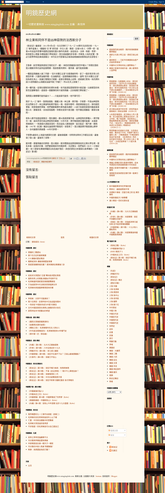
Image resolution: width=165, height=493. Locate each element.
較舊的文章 (94, 237)
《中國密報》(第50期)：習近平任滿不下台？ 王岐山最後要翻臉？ (54, 354)
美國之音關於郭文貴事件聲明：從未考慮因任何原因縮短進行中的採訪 (123, 163)
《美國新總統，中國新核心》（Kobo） (43, 400)
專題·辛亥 (113, 366)
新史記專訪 (113, 378)
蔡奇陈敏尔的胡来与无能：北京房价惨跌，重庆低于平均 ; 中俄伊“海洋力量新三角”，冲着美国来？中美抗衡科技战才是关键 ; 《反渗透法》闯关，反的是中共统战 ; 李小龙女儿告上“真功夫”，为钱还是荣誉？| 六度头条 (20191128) (124, 137)
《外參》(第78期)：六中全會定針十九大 (44, 348)
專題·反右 (113, 360)
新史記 (114, 447)
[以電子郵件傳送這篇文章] (75, 158)
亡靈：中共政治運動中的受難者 (40, 420)
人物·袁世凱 (114, 298)
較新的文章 (30, 237)
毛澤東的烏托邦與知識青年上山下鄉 (42, 417)
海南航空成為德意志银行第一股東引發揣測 (123, 174)
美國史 (112, 347)
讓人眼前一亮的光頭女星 (119, 200)
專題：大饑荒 (114, 350)
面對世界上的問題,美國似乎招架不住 (42, 278)
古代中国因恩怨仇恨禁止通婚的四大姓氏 (44, 307)
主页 (30, 465)
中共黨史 (113, 307)
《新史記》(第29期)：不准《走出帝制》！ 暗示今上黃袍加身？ (53, 371)
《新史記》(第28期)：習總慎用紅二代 (43, 374)
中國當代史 (113, 323)
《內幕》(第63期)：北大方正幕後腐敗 (43, 344)
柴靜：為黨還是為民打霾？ (39, 449)
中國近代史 (113, 317)
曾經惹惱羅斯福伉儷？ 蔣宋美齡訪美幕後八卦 (46, 264)
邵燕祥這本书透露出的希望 (39, 310)
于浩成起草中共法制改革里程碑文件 (42, 284)
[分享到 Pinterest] (85, 158)
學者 (111, 381)
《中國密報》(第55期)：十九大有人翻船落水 (123, 228)
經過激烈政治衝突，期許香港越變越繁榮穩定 (123, 50)
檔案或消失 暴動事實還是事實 (40, 261)
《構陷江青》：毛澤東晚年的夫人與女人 (44, 327)
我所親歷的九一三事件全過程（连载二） (44, 414)
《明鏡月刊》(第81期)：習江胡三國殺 (43, 351)
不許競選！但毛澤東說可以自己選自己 (43, 426)
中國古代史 (113, 313)
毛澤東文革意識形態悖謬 (38, 423)
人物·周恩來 (114, 292)
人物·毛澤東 (114, 289)
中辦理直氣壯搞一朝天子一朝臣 (40, 443)
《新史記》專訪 (115, 280)
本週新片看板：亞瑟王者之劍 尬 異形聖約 (124, 193)
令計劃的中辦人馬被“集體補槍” (40, 446)
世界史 (112, 326)
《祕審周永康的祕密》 (37, 324)
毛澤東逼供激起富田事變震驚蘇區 (41, 281)
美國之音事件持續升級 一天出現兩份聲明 (124, 169)
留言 (112, 435)
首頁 (62, 237)
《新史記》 (36, 162)
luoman (98, 476)
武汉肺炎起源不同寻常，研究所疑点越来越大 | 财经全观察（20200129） (123, 110)
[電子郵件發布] (70, 158)
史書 (111, 332)
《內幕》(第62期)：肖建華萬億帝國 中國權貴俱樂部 (123, 233)
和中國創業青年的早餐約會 (120, 186)
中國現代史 (113, 320)
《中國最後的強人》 (36, 391)
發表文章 (114, 430)
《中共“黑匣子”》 (116, 251)
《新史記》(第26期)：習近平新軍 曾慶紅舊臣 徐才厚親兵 (51, 380)
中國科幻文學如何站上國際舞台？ (122, 65)
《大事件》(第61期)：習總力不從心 (42, 357)
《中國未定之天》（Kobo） (38, 394)
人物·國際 (113, 301)
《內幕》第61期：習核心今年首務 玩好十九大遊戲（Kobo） (52, 403)
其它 (111, 338)
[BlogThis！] (77, 158)
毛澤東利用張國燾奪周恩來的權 (40, 287)
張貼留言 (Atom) (38, 241)
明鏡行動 (113, 341)
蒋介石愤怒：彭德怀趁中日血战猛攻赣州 (44, 301)
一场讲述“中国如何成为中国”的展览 (42, 304)
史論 (111, 335)
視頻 (111, 375)
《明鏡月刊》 (114, 274)
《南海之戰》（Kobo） (118, 245)
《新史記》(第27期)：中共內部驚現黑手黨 (45, 377)
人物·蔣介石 (114, 304)
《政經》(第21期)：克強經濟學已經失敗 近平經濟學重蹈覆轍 (123, 223)
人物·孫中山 (114, 295)
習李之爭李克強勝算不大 (38, 437)
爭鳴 (111, 344)
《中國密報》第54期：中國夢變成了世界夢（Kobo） (49, 397)
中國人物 (113, 310)
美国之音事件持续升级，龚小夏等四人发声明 (123, 69)
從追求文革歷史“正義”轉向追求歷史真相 (44, 275)
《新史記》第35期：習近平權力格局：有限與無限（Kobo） (122, 258)
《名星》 (113, 270)
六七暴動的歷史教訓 (36, 258)
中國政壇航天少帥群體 (118, 197)
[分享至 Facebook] (82, 158)
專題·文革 (113, 363)
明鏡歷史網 (41, 13)
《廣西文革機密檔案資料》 (39, 321)
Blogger (114, 476)
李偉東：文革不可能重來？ (39, 298)
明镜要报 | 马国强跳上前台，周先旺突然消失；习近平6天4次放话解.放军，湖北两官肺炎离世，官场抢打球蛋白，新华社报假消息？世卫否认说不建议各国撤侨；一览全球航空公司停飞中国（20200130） (123, 100)
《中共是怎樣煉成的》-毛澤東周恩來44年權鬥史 (47, 331)
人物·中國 (113, 286)
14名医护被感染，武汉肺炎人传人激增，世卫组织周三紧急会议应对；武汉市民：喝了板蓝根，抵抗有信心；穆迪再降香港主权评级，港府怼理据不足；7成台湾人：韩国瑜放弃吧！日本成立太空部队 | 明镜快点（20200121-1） (124, 121)
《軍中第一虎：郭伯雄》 (38, 334)
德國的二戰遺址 (34, 252)
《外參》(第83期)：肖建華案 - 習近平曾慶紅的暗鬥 (123, 217)
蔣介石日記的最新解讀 (37, 255)
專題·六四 (113, 357)
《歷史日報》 (114, 283)
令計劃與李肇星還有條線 (38, 440)
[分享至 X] (80, 158)
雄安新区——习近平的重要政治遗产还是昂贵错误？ (123, 61)
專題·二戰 (113, 353)
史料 (111, 329)
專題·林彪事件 (46, 162)
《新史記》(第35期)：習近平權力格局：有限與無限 (48, 368)
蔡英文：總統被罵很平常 (119, 189)
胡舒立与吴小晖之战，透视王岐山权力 (123, 55)
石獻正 (114, 450)
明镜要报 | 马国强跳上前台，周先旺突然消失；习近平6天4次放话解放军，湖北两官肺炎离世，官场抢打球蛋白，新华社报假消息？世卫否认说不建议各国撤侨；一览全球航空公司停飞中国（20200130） (123, 86)
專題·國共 (113, 372)
